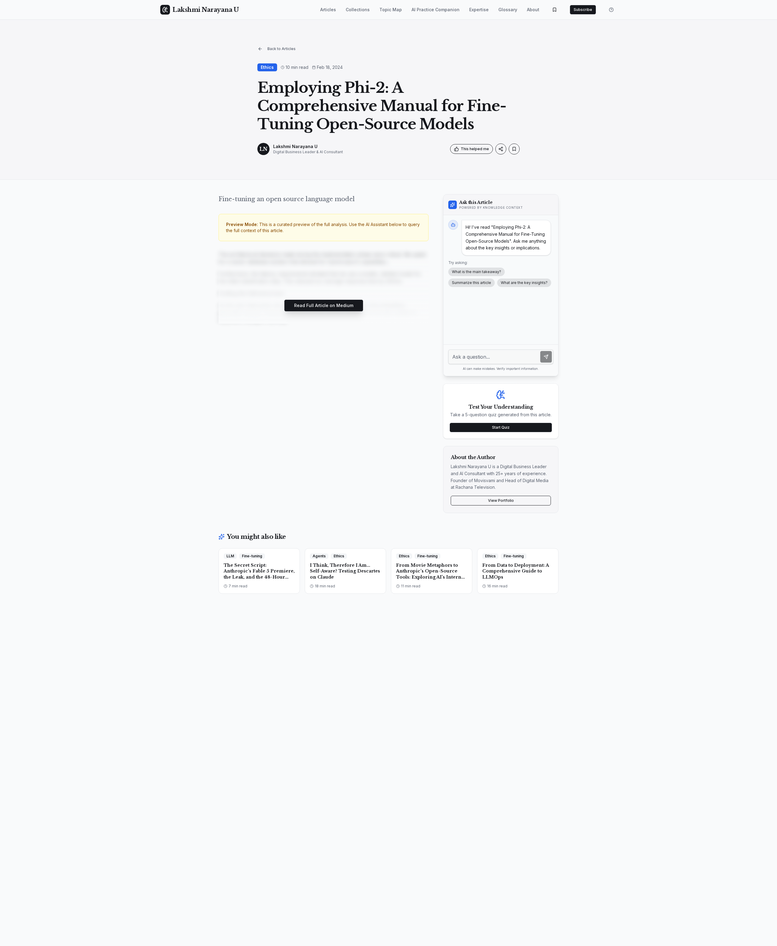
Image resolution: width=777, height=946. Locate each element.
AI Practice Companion (436, 9)
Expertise (479, 9)
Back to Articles (281, 48)
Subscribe (583, 9)
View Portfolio (501, 500)
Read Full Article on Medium (323, 305)
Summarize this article (471, 282)
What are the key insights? (524, 282)
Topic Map (390, 9)
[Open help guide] (611, 9)
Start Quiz (501, 427)
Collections (358, 9)
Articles (328, 9)
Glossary (507, 9)
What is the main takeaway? (476, 271)
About (533, 9)
